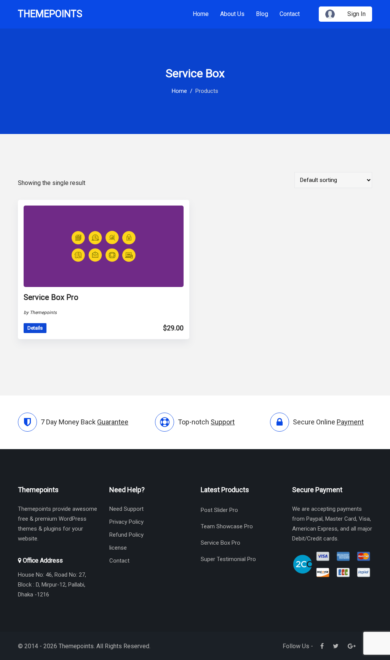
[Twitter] (335, 646)
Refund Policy (126, 534)
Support (223, 422)
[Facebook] (322, 646)
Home (201, 14)
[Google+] (352, 646)
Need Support (126, 508)
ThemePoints (50, 13)
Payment (350, 422)
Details (35, 328)
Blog (262, 14)
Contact (290, 14)
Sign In (356, 14)
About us (232, 14)
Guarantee (112, 422)
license (118, 547)
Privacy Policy (126, 521)
